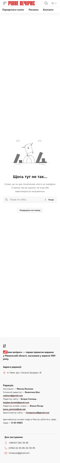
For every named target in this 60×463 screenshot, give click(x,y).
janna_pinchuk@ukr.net (14, 409)
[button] (5, 3)
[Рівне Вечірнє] (26, 3)
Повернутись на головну (30, 210)
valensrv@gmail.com (13, 395)
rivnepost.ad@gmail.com (37, 413)
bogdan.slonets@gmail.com (16, 402)
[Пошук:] (26, 199)
